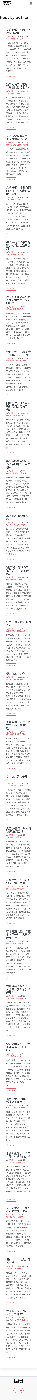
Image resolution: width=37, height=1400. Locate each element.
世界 (23, 415)
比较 (7, 93)
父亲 (7, 254)
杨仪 (16, 361)
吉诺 (11, 1056)
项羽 (14, 1217)
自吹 (14, 93)
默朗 (14, 889)
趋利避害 (25, 145)
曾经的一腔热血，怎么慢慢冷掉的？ (18, 1312)
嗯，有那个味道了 (17, 673)
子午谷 (20, 361)
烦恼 (19, 415)
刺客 (7, 309)
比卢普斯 (13, 525)
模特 (7, 889)
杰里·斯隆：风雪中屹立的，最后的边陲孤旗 (18, 725)
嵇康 (7, 1108)
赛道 (18, 93)
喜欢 (21, 39)
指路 (21, 1269)
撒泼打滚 (18, 473)
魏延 (7, 361)
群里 (11, 39)
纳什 (11, 943)
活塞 (14, 309)
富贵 (21, 1217)
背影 (18, 254)
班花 (7, 39)
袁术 (11, 1320)
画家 (18, 889)
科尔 (19, 1162)
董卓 (23, 1320)
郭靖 (7, 998)
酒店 (11, 1269)
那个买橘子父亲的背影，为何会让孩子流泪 (18, 245)
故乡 (11, 1217)
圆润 (7, 679)
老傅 (11, 93)
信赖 (23, 1162)
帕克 (18, 1056)
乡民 (18, 1217)
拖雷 (21, 998)
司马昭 (20, 1108)
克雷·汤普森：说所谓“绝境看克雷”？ (18, 830)
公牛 (16, 1162)
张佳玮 (10, 36)
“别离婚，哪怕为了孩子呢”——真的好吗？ (17, 570)
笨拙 (11, 254)
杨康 (17, 998)
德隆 (7, 943)
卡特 (7, 200)
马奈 (11, 889)
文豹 (26, 1320)
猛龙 (14, 200)
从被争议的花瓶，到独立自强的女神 (18, 881)
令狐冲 (15, 1108)
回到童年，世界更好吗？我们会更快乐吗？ (18, 406)
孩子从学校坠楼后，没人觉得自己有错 (18, 137)
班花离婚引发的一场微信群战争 (18, 31)
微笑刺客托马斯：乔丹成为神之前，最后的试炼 (18, 300)
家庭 (18, 579)
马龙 (24, 734)
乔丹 (21, 309)
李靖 (21, 786)
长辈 (18, 1269)
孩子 (14, 145)
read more (11, 76)
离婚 (7, 579)
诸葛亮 (12, 361)
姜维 (24, 361)
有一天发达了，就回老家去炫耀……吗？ (18, 1209)
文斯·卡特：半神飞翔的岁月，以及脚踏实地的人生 (18, 191)
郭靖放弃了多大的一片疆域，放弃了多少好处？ (18, 989)
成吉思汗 (13, 998)
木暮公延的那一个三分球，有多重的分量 (18, 1155)
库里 (7, 837)
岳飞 (18, 786)
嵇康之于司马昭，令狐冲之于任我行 (18, 1100)
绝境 (19, 837)
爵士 (14, 734)
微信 (14, 39)
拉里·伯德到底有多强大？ (18, 623)
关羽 (7, 786)
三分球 (19, 200)
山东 (14, 786)
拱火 (26, 473)
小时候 (15, 415)
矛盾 (12, 473)
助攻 (11, 309)
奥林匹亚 (23, 889)
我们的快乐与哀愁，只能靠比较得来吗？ (18, 86)
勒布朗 (22, 631)
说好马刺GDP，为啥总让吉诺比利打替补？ (18, 1047)
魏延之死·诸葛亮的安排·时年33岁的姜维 (18, 353)
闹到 (22, 473)
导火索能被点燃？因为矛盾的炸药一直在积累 (18, 464)
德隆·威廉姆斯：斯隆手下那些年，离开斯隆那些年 (18, 934)
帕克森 (12, 1162)
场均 (18, 309)
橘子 (14, 254)
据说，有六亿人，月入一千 (18, 1261)
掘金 (24, 525)
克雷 (11, 837)
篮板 (11, 631)
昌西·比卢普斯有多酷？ (17, 517)
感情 (14, 579)
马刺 (14, 1056)
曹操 (24, 1108)
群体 (11, 145)
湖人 (17, 525)
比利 (7, 1056)
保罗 (18, 943)
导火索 (8, 473)
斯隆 (7, 734)
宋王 (24, 998)
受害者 (19, 145)
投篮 (18, 631)
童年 (11, 415)
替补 (21, 1056)
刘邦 (7, 1217)
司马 (11, 1108)
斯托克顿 (20, 734)
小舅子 (15, 1320)
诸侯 (19, 1320)
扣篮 (11, 200)
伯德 (7, 631)
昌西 (7, 525)
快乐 (7, 415)
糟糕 (21, 579)
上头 (7, 1269)
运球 (21, 943)
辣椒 (21, 679)
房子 (18, 39)
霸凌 (7, 145)
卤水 (11, 679)
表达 (21, 254)
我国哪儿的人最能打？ (17, 778)
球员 (11, 734)
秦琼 (11, 786)
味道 (14, 679)
